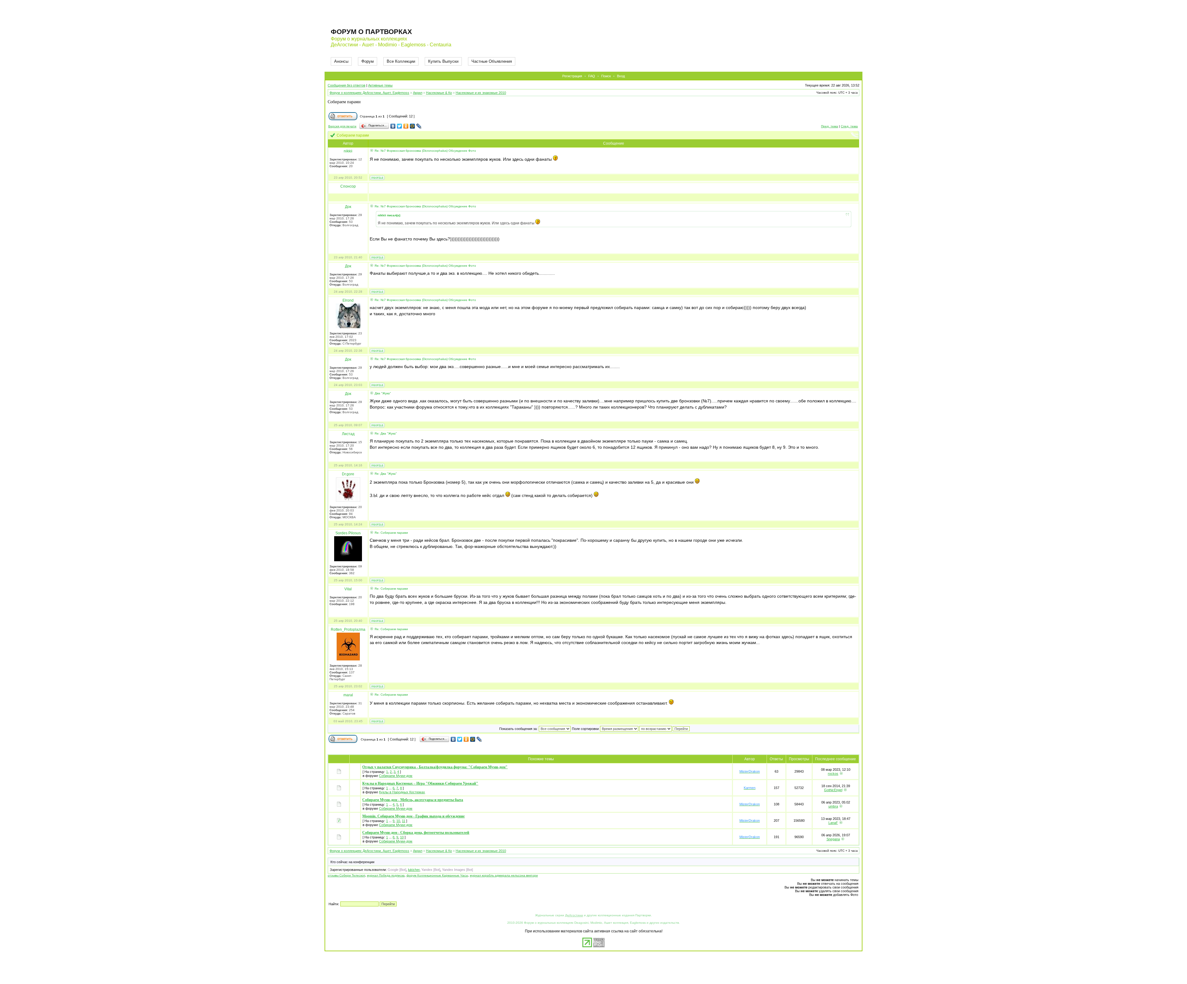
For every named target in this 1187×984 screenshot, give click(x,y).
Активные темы (380, 85)
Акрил (417, 93)
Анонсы (341, 61)
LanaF (833, 823)
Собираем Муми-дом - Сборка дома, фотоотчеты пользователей (415, 832)
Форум (367, 61)
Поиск (606, 76)
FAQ (591, 76)
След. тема (849, 126)
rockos (833, 773)
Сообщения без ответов (346, 85)
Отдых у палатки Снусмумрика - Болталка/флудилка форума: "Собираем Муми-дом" (435, 767)
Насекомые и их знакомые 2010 (481, 93)
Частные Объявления (491, 61)
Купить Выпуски (443, 61)
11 (403, 821)
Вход (621, 76)
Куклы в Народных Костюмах (402, 792)
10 (398, 821)
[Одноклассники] (406, 126)
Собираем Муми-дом (395, 776)
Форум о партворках (371, 32)
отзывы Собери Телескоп (346, 875)
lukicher (413, 870)
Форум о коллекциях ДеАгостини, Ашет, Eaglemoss (369, 93)
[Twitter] (399, 126)
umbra (833, 806)
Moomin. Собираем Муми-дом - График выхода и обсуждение (413, 816)
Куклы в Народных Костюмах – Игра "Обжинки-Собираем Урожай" (420, 783)
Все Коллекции (401, 61)
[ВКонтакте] (393, 126)
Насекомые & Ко (439, 93)
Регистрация (572, 76)
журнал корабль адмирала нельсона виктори (504, 875)
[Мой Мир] (412, 126)
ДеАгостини (574, 915)
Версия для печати (342, 126)
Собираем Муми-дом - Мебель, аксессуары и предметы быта (412, 800)
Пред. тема (829, 126)
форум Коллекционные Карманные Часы (437, 875)
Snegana (833, 839)
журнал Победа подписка (386, 875)
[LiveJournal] (419, 126)
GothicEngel (833, 790)
